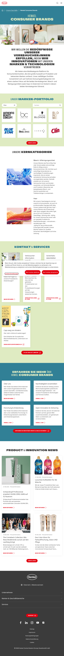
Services (5, 604)
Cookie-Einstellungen (11, 273)
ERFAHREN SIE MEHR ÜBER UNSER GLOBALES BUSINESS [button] (30, 430)
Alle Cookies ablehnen (33, 272)
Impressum (32, 632)
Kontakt (31, 615)
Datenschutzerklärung (32, 639)
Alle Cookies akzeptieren (50, 272)
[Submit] (60, 105)
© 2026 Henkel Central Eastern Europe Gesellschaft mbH (32, 648)
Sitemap (32, 629)
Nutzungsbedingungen (32, 635)
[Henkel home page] (2, 10)
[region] (32, 268)
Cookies (32, 642)
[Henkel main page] (4, 3)
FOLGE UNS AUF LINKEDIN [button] (31, 352)
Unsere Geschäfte (12, 10)
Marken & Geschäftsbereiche (13, 598)
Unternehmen (7, 592)
